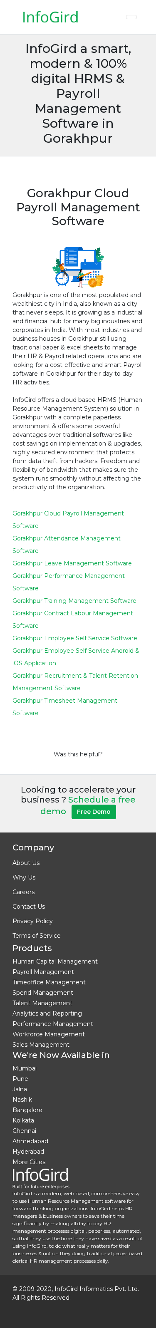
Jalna (19, 1089)
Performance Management (52, 1024)
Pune (20, 1079)
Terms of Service (36, 935)
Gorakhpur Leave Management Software (72, 563)
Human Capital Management (55, 961)
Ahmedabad (30, 1141)
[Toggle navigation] (131, 17)
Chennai (24, 1131)
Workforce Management (48, 1034)
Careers (23, 892)
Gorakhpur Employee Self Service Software (74, 638)
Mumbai (24, 1068)
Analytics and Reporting (47, 1013)
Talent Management (42, 1003)
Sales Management (40, 1044)
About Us (26, 863)
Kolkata (23, 1120)
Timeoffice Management (49, 982)
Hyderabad (28, 1151)
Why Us (23, 877)
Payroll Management (43, 972)
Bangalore (27, 1110)
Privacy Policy (32, 921)
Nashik (22, 1099)
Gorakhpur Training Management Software (74, 601)
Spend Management (42, 992)
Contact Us (28, 906)
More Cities (28, 1162)
